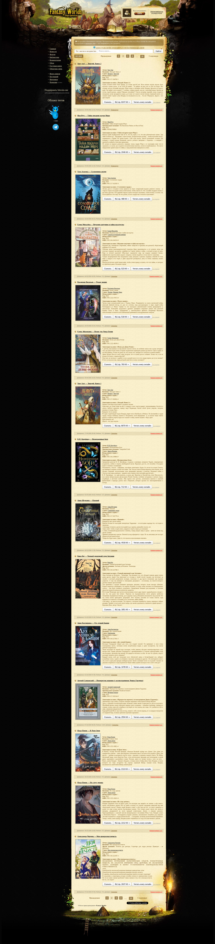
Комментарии (55, 60)
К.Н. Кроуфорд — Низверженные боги (92, 439)
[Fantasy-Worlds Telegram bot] (56, 129)
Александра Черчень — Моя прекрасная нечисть (96, 836)
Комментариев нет (156, 110)
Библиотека (54, 57)
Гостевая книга (56, 66)
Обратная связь (56, 69)
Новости (53, 52)
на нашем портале (156, 12)
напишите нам (90, 43)
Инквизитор (114, 110)
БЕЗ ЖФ (79, 56)
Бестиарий (54, 77)
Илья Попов (111, 737)
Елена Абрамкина (113, 338)
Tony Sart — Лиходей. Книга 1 (89, 384)
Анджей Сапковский (114, 687)
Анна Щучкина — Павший (88, 500)
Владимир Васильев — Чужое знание (92, 282)
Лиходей (116, 74)
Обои (52, 63)
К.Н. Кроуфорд (112, 445)
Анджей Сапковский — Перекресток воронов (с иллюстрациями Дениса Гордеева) (110, 681)
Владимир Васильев (114, 288)
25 (142, 56)
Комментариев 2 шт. (156, 725)
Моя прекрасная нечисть (115, 850)
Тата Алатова (112, 178)
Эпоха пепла (111, 741)
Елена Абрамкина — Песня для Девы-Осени (95, 332)
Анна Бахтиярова (113, 629)
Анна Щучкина (112, 507)
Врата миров (55, 74)
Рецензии (53, 82)
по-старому (157, 102)
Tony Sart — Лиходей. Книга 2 (89, 64)
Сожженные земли (113, 510)
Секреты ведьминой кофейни (117, 235)
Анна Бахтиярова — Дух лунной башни (93, 623)
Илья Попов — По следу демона (90, 783)
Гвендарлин (111, 633)
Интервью (54, 79)
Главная (53, 49)
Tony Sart (110, 70)
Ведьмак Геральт (113, 692)
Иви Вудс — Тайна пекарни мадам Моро (93, 116)
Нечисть (110, 74)
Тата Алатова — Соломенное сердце (91, 172)
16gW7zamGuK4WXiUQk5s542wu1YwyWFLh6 (57, 92)
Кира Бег (110, 562)
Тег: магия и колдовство (86, 51)
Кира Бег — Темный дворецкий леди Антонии (95, 556)
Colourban (114, 219)
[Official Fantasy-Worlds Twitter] (54, 121)
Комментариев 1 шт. (156, 276)
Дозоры (110, 292)
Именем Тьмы (117, 292)
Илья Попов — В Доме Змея (88, 731)
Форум (52, 54)
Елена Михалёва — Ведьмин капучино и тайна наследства (100, 225)
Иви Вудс (110, 122)
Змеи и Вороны (112, 451)
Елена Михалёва (113, 231)
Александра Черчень (114, 843)
